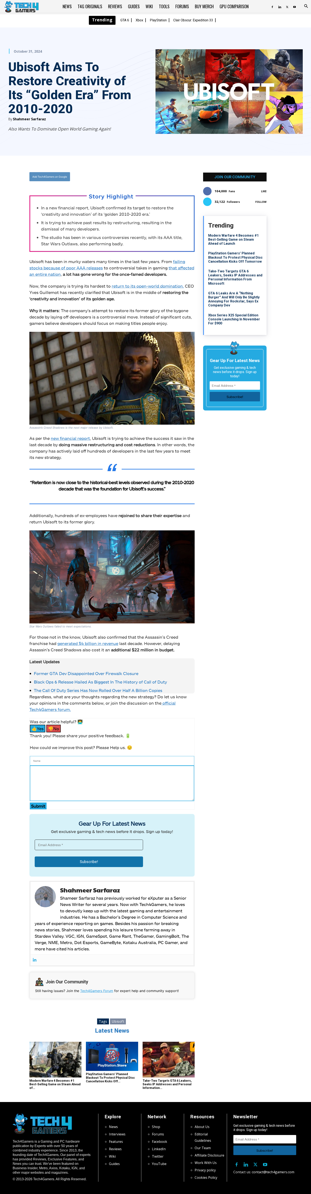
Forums (182, 6)
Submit (38, 805)
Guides (134, 6)
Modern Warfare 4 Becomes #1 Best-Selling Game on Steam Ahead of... (55, 1084)
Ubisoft (118, 1021)
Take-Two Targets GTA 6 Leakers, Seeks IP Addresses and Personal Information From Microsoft (235, 277)
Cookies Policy (206, 1177)
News (67, 6)
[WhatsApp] (135, 177)
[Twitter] (287, 6)
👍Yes (38, 728)
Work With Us (206, 1162)
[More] (155, 177)
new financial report (70, 438)
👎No (53, 728)
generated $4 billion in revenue (87, 643)
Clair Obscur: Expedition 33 (193, 20)
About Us (202, 1126)
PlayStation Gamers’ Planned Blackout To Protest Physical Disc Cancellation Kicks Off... (110, 1077)
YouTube (159, 1163)
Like (264, 191)
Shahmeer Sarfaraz (29, 119)
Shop (156, 1126)
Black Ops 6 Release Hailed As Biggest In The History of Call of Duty (100, 681)
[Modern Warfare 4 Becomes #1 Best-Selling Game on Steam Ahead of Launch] (55, 1060)
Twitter (158, 1156)
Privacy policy (205, 1170)
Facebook (159, 1141)
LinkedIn (159, 1149)
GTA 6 (124, 20)
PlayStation (158, 20)
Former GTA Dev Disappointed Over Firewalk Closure (86, 673)
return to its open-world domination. (148, 285)
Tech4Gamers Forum (96, 991)
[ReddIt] (145, 177)
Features (116, 1141)
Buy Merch (204, 6)
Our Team (203, 1148)
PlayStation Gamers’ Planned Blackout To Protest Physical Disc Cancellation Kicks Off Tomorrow (235, 257)
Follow (261, 202)
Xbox (139, 20)
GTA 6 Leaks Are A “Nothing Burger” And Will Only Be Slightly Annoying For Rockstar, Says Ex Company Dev (234, 299)
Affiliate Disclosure (209, 1155)
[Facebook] (272, 6)
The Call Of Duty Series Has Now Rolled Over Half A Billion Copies (98, 690)
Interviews (117, 1134)
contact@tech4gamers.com (273, 1172)
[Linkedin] (280, 6)
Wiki (149, 6)
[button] (306, 6)
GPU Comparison (234, 6)
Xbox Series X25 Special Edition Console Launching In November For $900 (234, 319)
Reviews (115, 6)
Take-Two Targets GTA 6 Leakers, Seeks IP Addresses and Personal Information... (167, 1084)
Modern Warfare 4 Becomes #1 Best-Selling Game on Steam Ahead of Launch (233, 239)
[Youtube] (294, 6)
